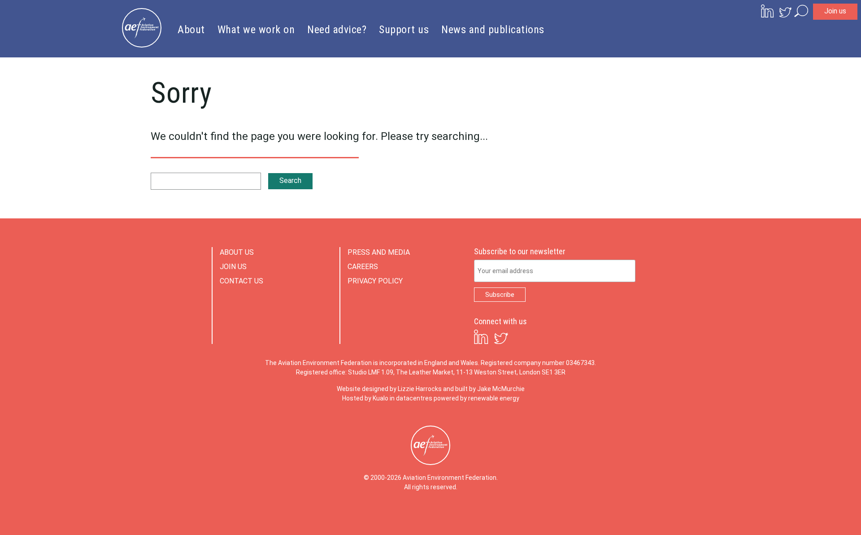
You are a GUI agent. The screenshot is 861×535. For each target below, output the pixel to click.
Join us (835, 11)
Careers (363, 266)
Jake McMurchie (501, 388)
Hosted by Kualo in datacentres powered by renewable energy (430, 398)
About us (237, 252)
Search (290, 180)
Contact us (241, 281)
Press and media (379, 252)
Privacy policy (375, 281)
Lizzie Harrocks (420, 388)
